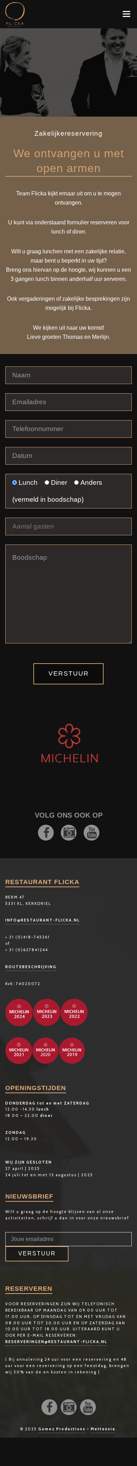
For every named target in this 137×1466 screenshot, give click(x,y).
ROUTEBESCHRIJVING (31, 966)
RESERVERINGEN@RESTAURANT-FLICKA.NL (56, 1341)
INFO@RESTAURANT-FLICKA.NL (42, 920)
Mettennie (103, 1428)
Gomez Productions (62, 1428)
